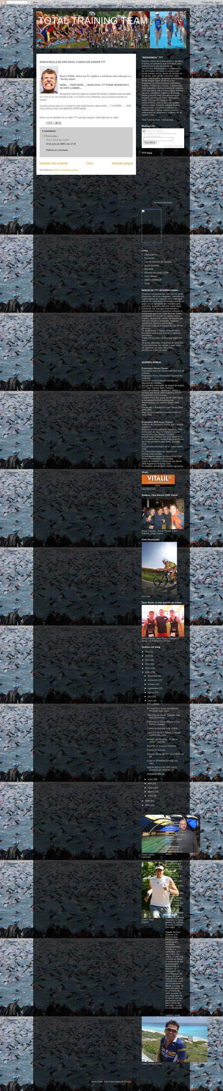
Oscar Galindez (151, 265)
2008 (147, 801)
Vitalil (147, 283)
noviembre (153, 680)
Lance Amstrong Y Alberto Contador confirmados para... (164, 733)
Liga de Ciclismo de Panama (157, 262)
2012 (147, 660)
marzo (151, 787)
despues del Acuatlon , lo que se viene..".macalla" (162, 740)
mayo (151, 779)
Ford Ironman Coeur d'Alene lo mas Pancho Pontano (163, 723)
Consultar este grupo (173, 146)
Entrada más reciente (54, 163)
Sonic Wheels (150, 276)
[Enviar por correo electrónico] (47, 123)
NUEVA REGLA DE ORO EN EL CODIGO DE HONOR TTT (162, 768)
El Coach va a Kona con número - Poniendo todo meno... (163, 709)
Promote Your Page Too (151, 244)
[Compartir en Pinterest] (60, 123)
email (177, 1015)
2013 (147, 656)
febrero (151, 791)
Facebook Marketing (163, 202)
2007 (147, 805)
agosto (151, 692)
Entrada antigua (122, 163)
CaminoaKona (151, 254)
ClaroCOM (149, 258)
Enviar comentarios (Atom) (66, 170)
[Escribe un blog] (50, 123)
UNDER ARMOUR (152, 280)
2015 (147, 651)
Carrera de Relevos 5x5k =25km (162, 728)
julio (150, 696)
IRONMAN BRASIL (156, 774)
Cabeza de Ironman (156, 750)
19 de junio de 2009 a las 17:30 (61, 144)
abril (150, 783)
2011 (147, 664)
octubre (151, 684)
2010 (147, 668)
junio (150, 700)
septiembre (153, 688)
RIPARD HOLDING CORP (156, 273)
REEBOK (148, 269)
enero (151, 796)
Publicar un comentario (57, 150)
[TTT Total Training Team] (151, 242)
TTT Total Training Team (151, 208)
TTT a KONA (153, 704)
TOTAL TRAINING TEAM (93, 20)
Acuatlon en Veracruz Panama (161, 746)
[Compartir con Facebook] (56, 123)
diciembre (153, 676)
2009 (147, 672)
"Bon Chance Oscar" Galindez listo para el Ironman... (163, 716)
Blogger (127, 1081)
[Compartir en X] (53, 123)
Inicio (89, 163)
